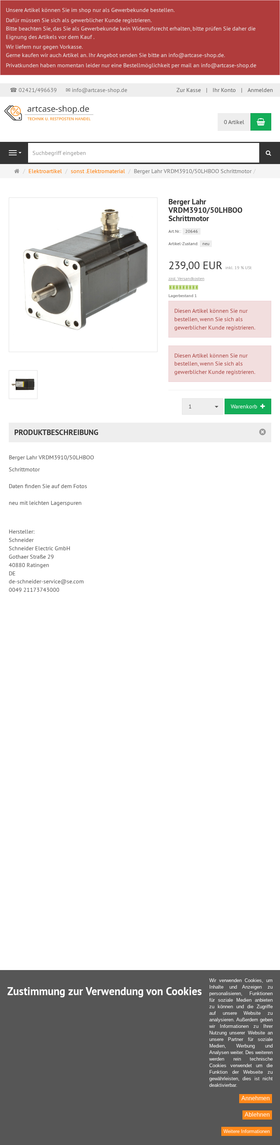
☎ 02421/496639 (33, 89)
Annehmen (255, 1098)
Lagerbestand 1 (182, 296)
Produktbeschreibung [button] (56, 432)
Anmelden (260, 89)
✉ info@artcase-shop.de (96, 89)
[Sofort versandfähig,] (183, 287)
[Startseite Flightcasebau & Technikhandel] (48, 112)
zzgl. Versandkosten (186, 278)
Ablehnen (257, 1115)
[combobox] (202, 406)
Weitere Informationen (246, 1131)
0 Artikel (234, 121)
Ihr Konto (224, 89)
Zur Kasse (188, 89)
